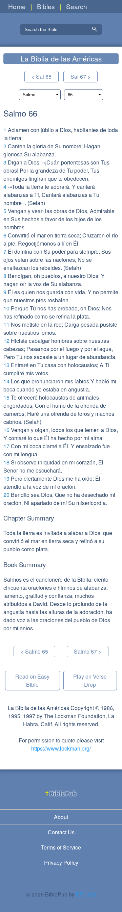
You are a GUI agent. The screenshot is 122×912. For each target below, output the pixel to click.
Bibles (46, 6)
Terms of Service (61, 847)
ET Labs (86, 894)
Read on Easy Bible (32, 680)
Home (17, 6)
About (61, 817)
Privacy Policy (61, 862)
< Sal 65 (42, 76)
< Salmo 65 (34, 651)
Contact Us (61, 832)
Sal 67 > (80, 76)
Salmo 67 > (87, 651)
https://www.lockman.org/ (61, 748)
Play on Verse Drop (90, 680)
